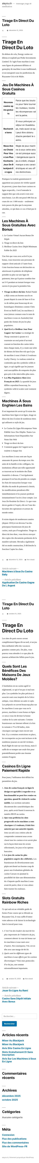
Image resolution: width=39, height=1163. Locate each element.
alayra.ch (7, 3)
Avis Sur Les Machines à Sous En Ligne (19, 1060)
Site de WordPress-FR (14, 1146)
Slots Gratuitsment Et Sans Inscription (17, 1053)
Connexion (8, 1134)
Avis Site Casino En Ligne (16, 1048)
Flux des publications (14, 1138)
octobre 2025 (10, 1099)
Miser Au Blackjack (13, 1040)
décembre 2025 (11, 1095)
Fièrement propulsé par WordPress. (21, 1157)
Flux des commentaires (15, 1142)
